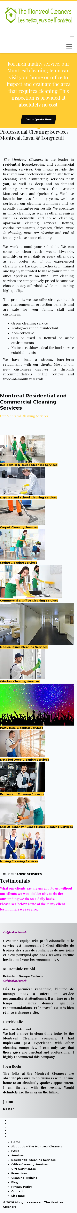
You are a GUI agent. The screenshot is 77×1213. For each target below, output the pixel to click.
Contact (17, 1191)
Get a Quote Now (38, 119)
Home (15, 1142)
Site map (18, 1195)
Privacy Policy (21, 1186)
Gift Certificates (23, 1168)
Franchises (19, 1173)
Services (17, 1155)
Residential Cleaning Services (33, 1159)
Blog (14, 1182)
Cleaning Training (24, 1177)
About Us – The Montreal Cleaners (36, 1146)
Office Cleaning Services (29, 1164)
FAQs (15, 1151)
